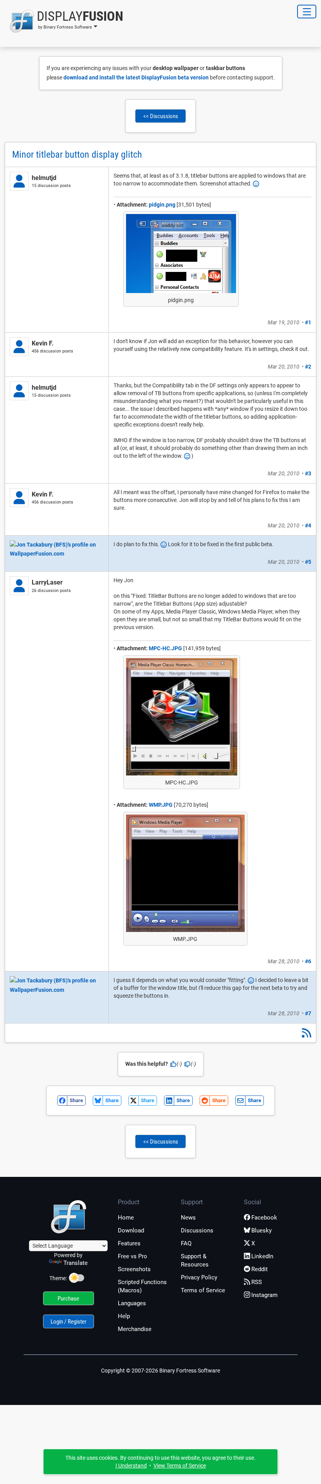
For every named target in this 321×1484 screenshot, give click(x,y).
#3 (308, 473)
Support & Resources (195, 1260)
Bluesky (261, 1230)
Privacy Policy (199, 1277)
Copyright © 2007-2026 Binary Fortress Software (160, 1370)
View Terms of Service (179, 1465)
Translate (75, 1262)
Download (131, 1230)
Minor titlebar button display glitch (77, 154)
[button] (64, 21)
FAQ (186, 1243)
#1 (308, 322)
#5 (308, 562)
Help (124, 1316)
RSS (256, 1282)
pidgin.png (162, 204)
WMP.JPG (161, 805)
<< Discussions (160, 116)
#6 (308, 961)
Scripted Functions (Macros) (142, 1286)
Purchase (68, 1298)
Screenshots (134, 1269)
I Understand (131, 1465)
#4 (308, 525)
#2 (308, 366)
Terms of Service (203, 1290)
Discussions (197, 1230)
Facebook (264, 1217)
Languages (132, 1303)
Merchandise (134, 1329)
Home (126, 1217)
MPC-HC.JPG (165, 648)
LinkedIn (262, 1256)
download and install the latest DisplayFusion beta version (136, 77)
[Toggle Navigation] (306, 11)
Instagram (264, 1295)
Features (129, 1243)
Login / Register (68, 1321)
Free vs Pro (132, 1256)
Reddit (259, 1269)
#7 (308, 1013)
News (188, 1217)
